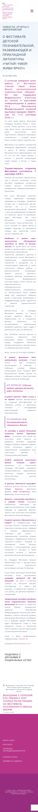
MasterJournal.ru (24, 644)
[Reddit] (7, 667)
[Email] (22, 673)
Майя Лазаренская (21, 492)
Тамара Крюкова (13, 489)
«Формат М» (23, 639)
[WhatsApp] (15, 667)
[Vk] (7, 673)
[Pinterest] (31, 667)
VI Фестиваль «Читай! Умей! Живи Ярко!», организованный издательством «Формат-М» (20, 89)
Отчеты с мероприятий (16, 28)
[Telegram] (23, 667)
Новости (9, 27)
